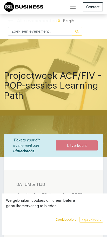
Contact (92, 7)
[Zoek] (77, 31)
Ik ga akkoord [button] (91, 219)
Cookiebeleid (66, 219)
